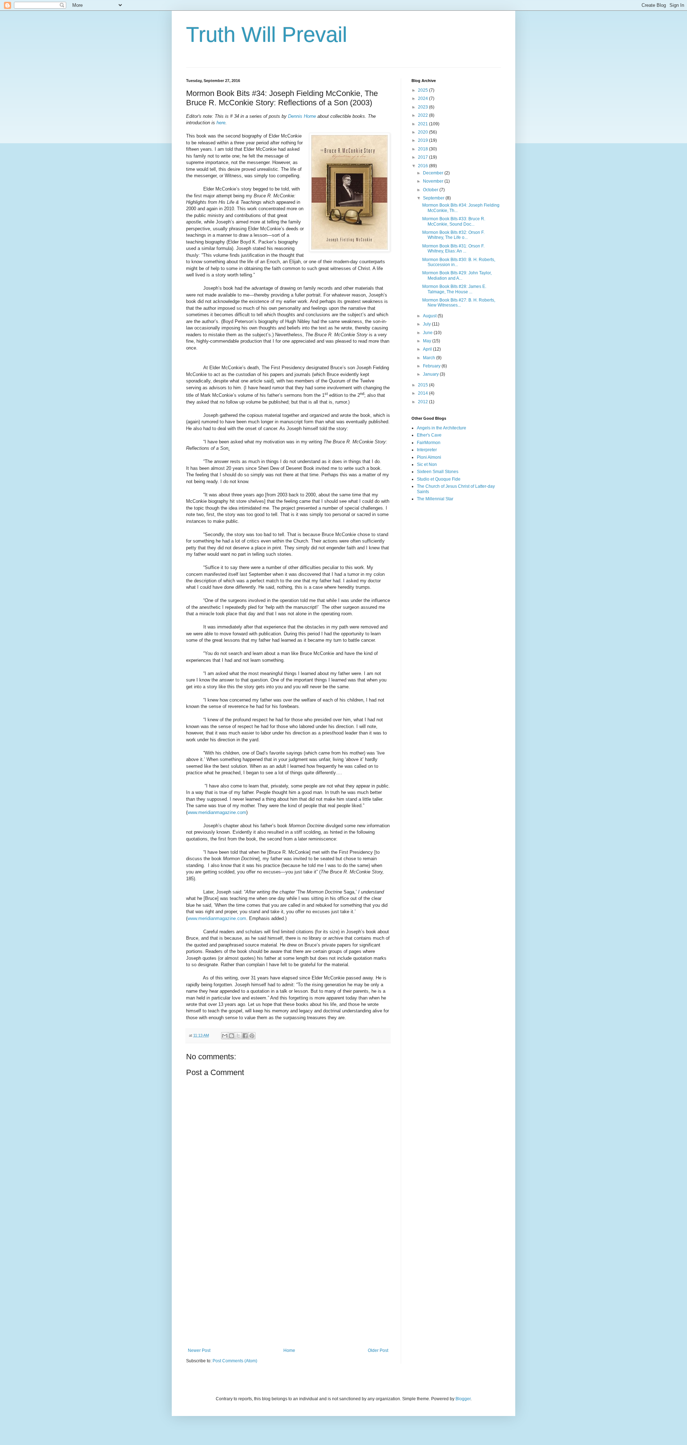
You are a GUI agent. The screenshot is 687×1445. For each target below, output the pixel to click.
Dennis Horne (302, 116)
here (220, 122)
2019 (423, 140)
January (431, 374)
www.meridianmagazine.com (216, 812)
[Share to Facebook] (245, 1035)
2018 (423, 148)
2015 (423, 384)
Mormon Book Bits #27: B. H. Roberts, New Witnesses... (458, 303)
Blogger (463, 1398)
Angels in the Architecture (441, 427)
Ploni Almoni (429, 457)
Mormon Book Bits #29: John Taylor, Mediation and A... (457, 275)
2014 (423, 393)
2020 (423, 132)
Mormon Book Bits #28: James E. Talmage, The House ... (454, 289)
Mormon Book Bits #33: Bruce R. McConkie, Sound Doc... (453, 221)
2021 (423, 123)
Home (289, 1350)
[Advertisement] (288, 1289)
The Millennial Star (435, 498)
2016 (423, 165)
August (430, 315)
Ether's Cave (429, 435)
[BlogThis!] (231, 1035)
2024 (423, 98)
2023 (423, 107)
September (434, 198)
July (427, 324)
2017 (423, 157)
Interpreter (427, 449)
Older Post (378, 1350)
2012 (423, 401)
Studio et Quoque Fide (439, 479)
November (433, 181)
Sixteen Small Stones (437, 471)
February (432, 366)
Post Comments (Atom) (235, 1360)
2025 (423, 90)
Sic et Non (427, 464)
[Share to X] (238, 1035)
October (431, 189)
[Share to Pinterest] (251, 1035)
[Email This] (224, 1035)
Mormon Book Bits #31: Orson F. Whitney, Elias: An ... (453, 249)
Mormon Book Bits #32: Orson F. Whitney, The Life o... (453, 235)
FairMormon (428, 442)
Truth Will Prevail (266, 35)
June (428, 332)
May (427, 340)
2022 (423, 115)
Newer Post (199, 1350)
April (428, 349)
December (433, 172)
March (429, 357)
